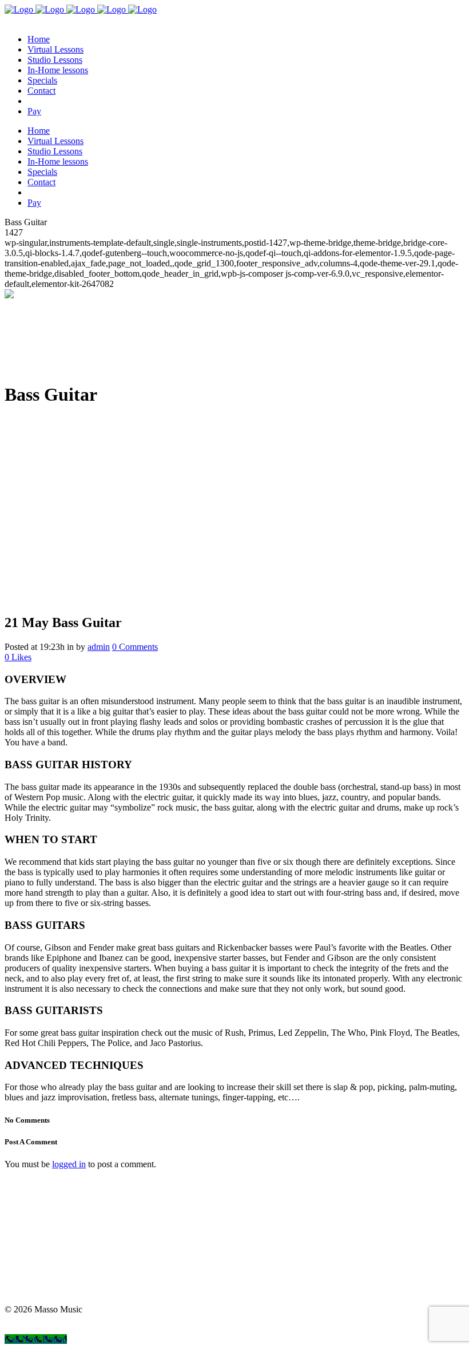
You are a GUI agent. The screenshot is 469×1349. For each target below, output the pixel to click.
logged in (69, 1164)
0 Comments (135, 647)
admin (99, 647)
